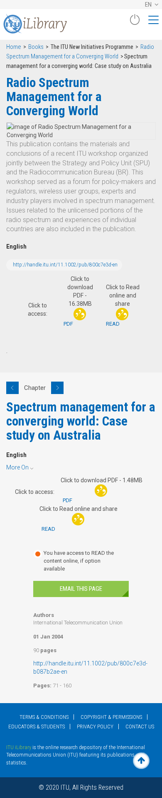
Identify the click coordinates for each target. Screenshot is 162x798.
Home (13, 47)
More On (17, 467)
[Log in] (134, 22)
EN (149, 4)
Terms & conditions (44, 717)
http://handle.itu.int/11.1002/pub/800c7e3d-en (65, 265)
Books (36, 47)
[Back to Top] (141, 760)
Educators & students (36, 726)
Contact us (139, 726)
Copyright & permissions (111, 717)
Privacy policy (95, 726)
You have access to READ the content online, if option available (79, 560)
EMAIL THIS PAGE (81, 588)
